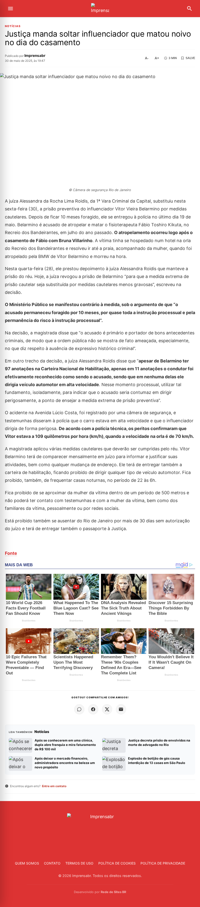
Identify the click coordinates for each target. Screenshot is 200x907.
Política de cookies (117, 863)
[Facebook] (93, 709)
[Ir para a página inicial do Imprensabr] (100, 8)
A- (147, 58)
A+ (157, 58)
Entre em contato (54, 786)
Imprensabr (34, 55)
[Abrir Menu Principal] (10, 8)
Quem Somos (27, 863)
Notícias (12, 26)
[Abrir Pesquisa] (189, 8)
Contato (52, 863)
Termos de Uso (79, 863)
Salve (190, 58)
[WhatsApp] (79, 709)
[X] (107, 709)
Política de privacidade (162, 863)
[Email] (121, 709)
